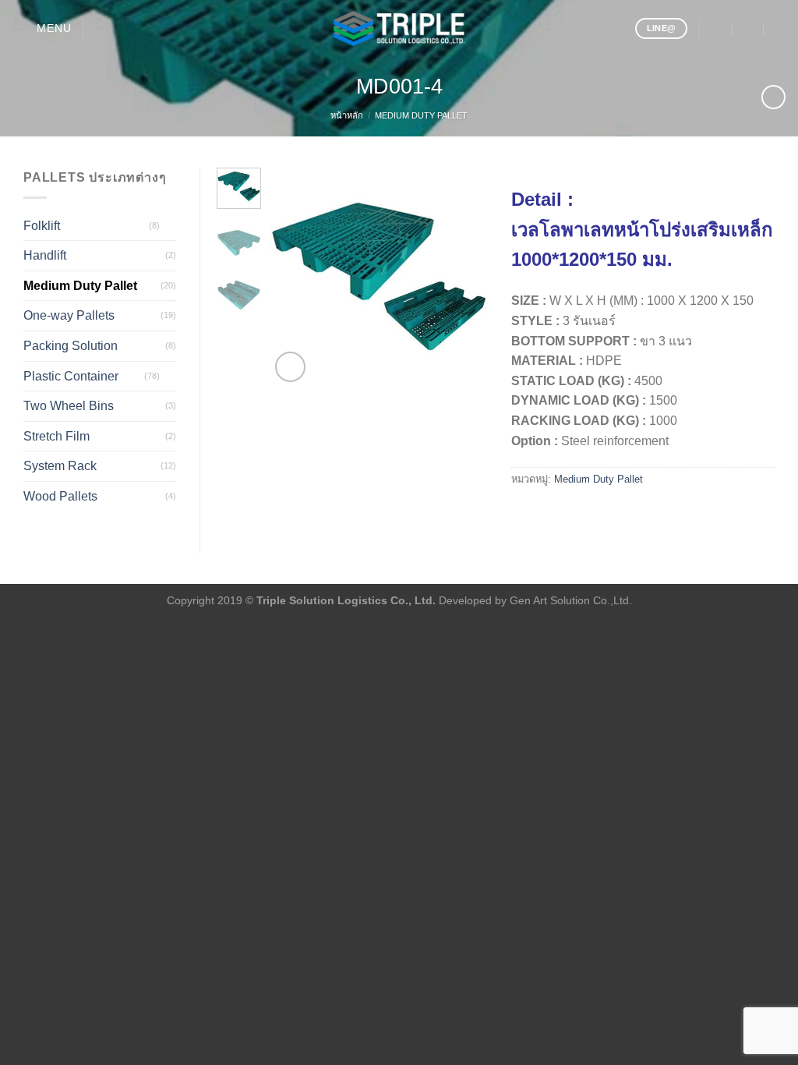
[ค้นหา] (101, 28)
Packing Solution (70, 345)
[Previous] (294, 277)
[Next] (464, 277)
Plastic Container (70, 376)
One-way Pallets (69, 315)
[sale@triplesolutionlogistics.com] (717, 28)
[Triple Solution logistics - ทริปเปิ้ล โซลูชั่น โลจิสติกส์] (399, 28)
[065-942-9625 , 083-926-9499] (779, 28)
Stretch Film (56, 436)
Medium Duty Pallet (421, 115)
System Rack (60, 465)
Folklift (41, 225)
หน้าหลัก (346, 115)
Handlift (44, 255)
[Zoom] (290, 367)
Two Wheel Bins (68, 405)
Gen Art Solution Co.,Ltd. (571, 600)
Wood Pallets (60, 496)
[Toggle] (170, 225)
